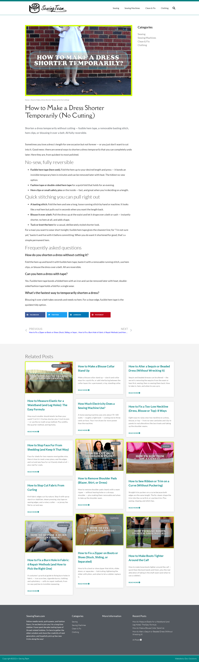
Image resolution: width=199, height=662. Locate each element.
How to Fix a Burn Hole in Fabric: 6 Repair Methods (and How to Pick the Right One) (48, 564)
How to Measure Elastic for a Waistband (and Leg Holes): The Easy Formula (47, 405)
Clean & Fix (150, 8)
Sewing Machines (132, 8)
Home (27, 100)
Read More (32, 432)
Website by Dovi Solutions (186, 658)
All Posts (136, 640)
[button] (174, 8)
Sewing (116, 8)
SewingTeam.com (35, 616)
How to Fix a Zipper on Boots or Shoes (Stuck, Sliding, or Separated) (98, 557)
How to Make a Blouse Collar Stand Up (148, 628)
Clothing (165, 8)
